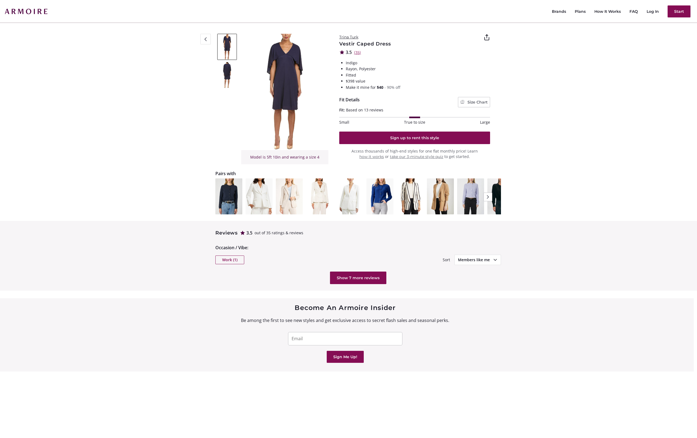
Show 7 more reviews (358, 277)
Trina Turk (348, 37)
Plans (580, 11)
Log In (653, 11)
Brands (559, 11)
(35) (357, 52)
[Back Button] (205, 39)
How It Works (607, 11)
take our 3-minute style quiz (416, 156)
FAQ (633, 11)
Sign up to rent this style (414, 137)
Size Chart (477, 102)
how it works (371, 156)
